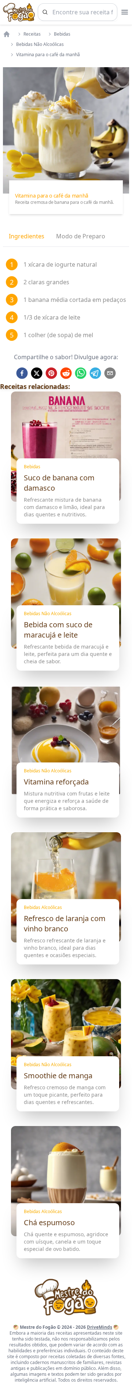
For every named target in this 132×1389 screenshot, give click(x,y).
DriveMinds (99, 1327)
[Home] (6, 34)
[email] (110, 373)
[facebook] (22, 373)
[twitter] (37, 373)
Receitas (32, 34)
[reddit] (66, 373)
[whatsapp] (81, 373)
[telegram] (95, 373)
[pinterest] (51, 373)
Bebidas (62, 34)
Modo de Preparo (80, 236)
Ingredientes (26, 236)
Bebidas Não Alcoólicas (40, 44)
